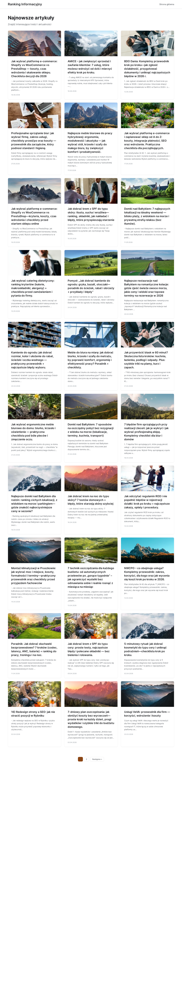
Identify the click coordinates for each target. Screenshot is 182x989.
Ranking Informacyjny (25, 4)
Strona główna (166, 4)
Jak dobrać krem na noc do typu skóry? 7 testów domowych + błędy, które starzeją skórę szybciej (90, 500)
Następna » (97, 759)
